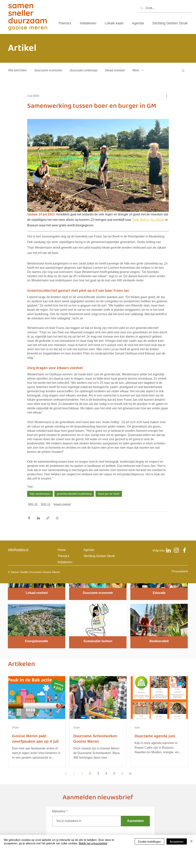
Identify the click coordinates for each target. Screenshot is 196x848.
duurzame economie (48, 70)
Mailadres (58, 811)
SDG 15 (33, 504)
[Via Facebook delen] (29, 518)
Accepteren (177, 841)
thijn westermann (40, 493)
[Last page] (130, 773)
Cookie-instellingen (149, 841)
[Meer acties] (166, 95)
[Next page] (122, 773)
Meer (135, 70)
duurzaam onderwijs (83, 70)
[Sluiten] (191, 841)
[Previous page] (73, 773)
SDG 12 (45, 504)
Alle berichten (17, 70)
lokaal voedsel (115, 70)
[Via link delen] (48, 518)
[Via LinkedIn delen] (38, 518)
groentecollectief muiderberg (74, 493)
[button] (183, 70)
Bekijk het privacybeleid (93, 843)
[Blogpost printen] (57, 518)
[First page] (65, 773)
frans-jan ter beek (108, 493)
